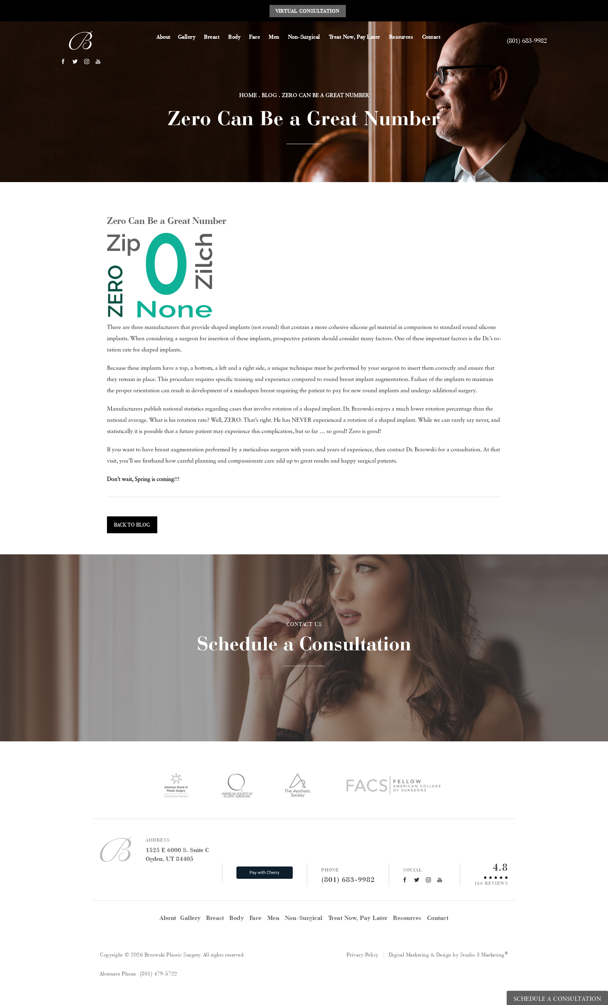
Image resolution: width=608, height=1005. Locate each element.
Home (248, 95)
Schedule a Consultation (304, 638)
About (164, 36)
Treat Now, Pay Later (354, 36)
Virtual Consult (308, 11)
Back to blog (132, 524)
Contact (431, 36)
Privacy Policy (363, 954)
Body (234, 36)
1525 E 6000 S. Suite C (177, 854)
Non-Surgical (304, 36)
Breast (212, 36)
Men (274, 36)
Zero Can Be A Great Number (325, 95)
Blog (269, 95)
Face (254, 36)
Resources (401, 36)
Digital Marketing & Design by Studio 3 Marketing (448, 954)
